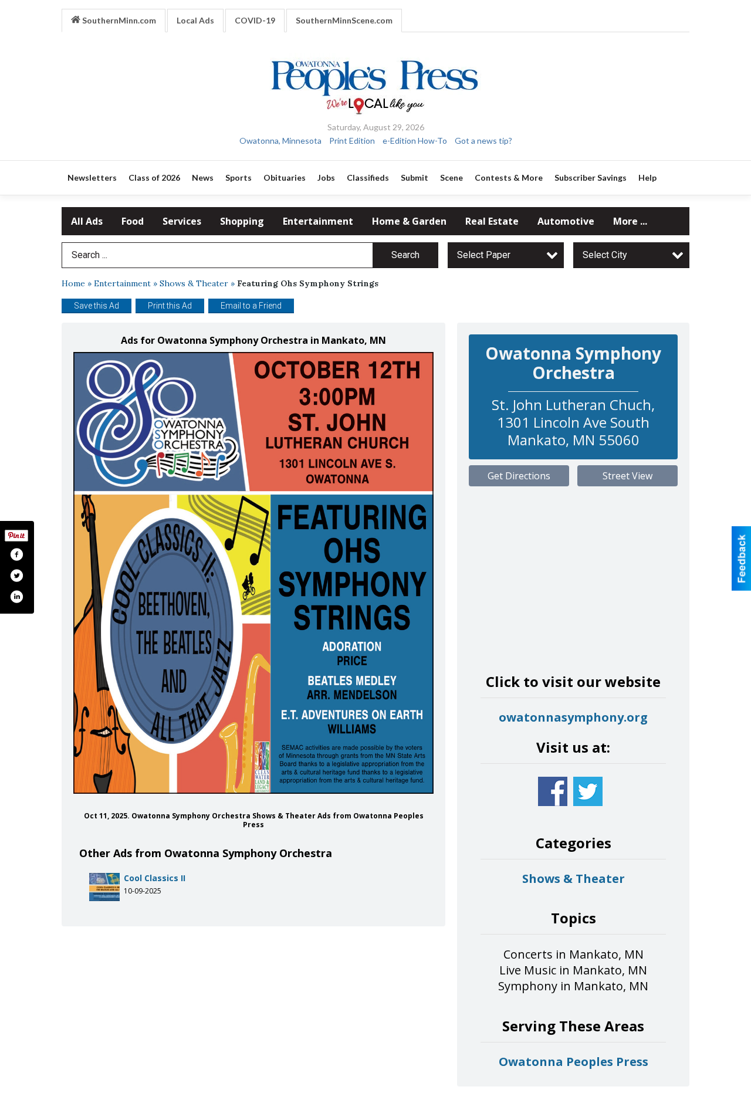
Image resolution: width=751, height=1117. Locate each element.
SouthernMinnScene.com (344, 20)
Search (405, 254)
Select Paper (483, 254)
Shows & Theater (194, 283)
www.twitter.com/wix (588, 791)
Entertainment (318, 221)
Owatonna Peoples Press (573, 1061)
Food (132, 221)
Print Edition (352, 140)
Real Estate (492, 221)
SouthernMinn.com (118, 20)
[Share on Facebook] (16, 554)
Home (73, 283)
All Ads (87, 221)
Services (182, 221)
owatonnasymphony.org (573, 717)
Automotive (565, 221)
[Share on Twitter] (16, 575)
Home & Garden (409, 221)
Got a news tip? (483, 140)
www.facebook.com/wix (552, 791)
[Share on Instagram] (16, 596)
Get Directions (519, 475)
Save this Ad (96, 305)
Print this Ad (170, 305)
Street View (627, 475)
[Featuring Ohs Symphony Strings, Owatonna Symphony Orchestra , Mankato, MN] (253, 573)
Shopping (242, 221)
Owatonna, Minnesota (280, 140)
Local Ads (195, 20)
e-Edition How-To (415, 140)
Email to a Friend (251, 305)
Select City (605, 254)
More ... (630, 221)
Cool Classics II (154, 878)
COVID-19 (255, 20)
